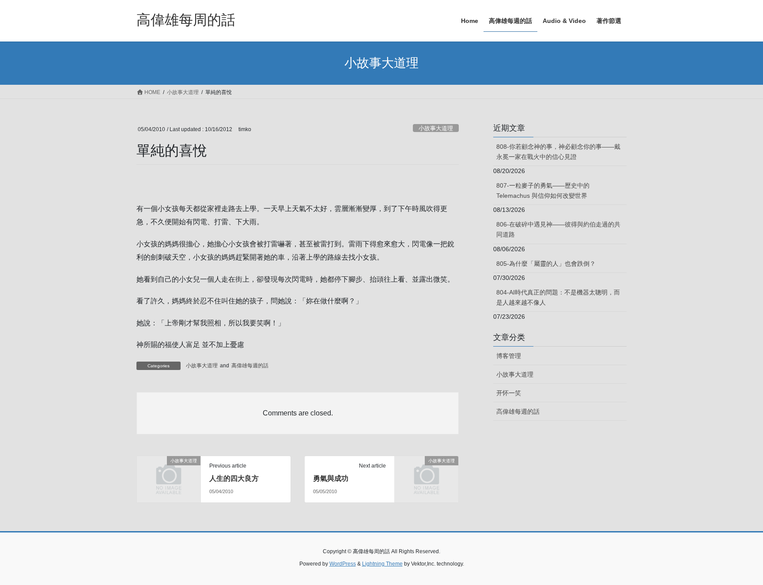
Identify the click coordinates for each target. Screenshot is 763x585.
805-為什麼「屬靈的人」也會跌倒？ (546, 263)
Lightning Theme (382, 564)
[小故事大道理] (168, 475)
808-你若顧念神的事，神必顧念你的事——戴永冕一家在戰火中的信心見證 (558, 151)
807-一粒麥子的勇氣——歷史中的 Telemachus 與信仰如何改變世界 (542, 190)
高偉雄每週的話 (249, 365)
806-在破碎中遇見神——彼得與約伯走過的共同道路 (558, 229)
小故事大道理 (436, 128)
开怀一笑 (508, 392)
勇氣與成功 (330, 478)
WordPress (342, 564)
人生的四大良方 (234, 478)
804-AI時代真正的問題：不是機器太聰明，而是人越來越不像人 (558, 297)
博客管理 (508, 355)
